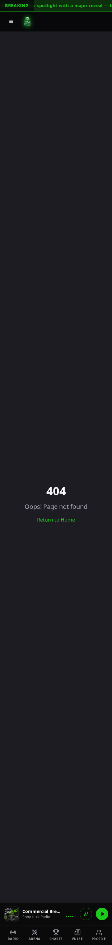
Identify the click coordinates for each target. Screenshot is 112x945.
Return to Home (56, 519)
